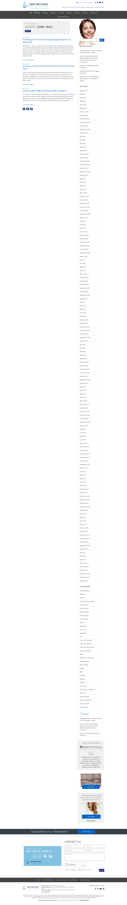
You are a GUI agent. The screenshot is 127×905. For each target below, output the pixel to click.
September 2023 (85, 214)
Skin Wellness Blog (99, 7)
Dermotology (84, 615)
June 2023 (83, 224)
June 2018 (83, 433)
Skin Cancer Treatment (87, 689)
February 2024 (84, 196)
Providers (37, 13)
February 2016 (84, 528)
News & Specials (81, 7)
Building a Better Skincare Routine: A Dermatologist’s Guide (91, 719)
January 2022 (84, 281)
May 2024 (83, 186)
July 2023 (82, 221)
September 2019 (85, 380)
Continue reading (28, 60)
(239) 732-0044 (82, 2)
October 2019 (84, 376)
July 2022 (82, 260)
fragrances (83, 626)
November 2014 (85, 577)
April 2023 (83, 228)
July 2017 (82, 471)
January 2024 (84, 200)
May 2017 (83, 478)
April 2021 (83, 313)
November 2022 (85, 246)
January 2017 (84, 492)
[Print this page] (24, 109)
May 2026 (83, 101)
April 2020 (83, 355)
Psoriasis (82, 675)
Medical (45, 13)
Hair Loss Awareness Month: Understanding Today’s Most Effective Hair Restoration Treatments (89, 727)
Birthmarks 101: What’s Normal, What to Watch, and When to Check (90, 78)
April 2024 (83, 189)
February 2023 (84, 235)
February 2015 (84, 567)
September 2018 (85, 422)
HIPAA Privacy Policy (94, 885)
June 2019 (83, 390)
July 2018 (82, 429)
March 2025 (83, 150)
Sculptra (82, 682)
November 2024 (85, 165)
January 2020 (84, 366)
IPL (81, 636)
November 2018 (85, 415)
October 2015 (84, 542)
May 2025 (83, 143)
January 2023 (84, 239)
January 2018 (84, 450)
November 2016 (85, 500)
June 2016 (83, 514)
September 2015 (85, 545)
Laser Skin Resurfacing (87, 647)
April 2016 (83, 521)
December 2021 (85, 284)
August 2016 (84, 510)
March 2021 (83, 316)
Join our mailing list (71, 870)
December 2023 (85, 203)
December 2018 (85, 411)
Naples (82, 668)
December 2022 (85, 242)
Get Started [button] (86, 831)
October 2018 (84, 418)
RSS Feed (85, 714)
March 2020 (83, 358)
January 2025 (84, 157)
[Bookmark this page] (27, 109)
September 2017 (85, 464)
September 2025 (85, 129)
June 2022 (83, 263)
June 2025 (83, 140)
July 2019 (82, 387)
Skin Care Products (49, 880)
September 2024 (85, 172)
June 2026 (83, 98)
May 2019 (83, 394)
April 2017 (83, 482)
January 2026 (84, 115)
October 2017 (84, 461)
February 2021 (84, 320)
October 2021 (84, 291)
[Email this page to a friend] (31, 109)
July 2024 (82, 179)
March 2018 (83, 443)
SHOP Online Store (71, 7)
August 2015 (84, 549)
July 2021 (82, 302)
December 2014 (85, 574)
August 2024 (84, 175)
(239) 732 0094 (46, 892)
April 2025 (83, 147)
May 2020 (83, 351)
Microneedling (84, 661)
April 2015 (83, 560)
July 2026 (82, 94)
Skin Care (83, 693)
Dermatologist (84, 612)
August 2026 (84, 90)
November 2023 (85, 207)
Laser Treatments (85, 651)
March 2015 (83, 563)
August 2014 (84, 581)
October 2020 (84, 334)
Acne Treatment (85, 591)
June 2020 (83, 348)
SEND (101, 870)
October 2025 (84, 126)
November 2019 (85, 373)
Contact (77, 13)
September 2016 (85, 507)
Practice (69, 13)
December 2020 (85, 327)
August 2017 (84, 468)
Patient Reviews (90, 7)
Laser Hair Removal (86, 640)
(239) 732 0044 (47, 891)
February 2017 (84, 489)
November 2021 (85, 288)
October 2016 (84, 503)
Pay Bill (85, 13)
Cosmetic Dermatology (87, 601)
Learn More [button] (91, 787)
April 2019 (83, 397)
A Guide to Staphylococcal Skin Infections (89, 734)
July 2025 (82, 136)
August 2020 (84, 341)
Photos (61, 13)
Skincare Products (85, 700)
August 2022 (84, 256)
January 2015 (84, 570)
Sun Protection (84, 704)
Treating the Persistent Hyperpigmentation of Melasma (47, 41)
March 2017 (83, 485)
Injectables (83, 633)
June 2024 (83, 182)
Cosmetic (53, 13)
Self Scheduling (63, 17)
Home (26, 23)
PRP (81, 672)
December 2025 (85, 119)
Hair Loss (83, 629)
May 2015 (83, 556)
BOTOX (82, 598)
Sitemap (102, 885)
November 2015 (85, 538)
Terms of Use (88, 870)
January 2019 (84, 408)
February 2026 (84, 112)
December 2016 (85, 496)
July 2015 (82, 552)
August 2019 (84, 383)
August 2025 (84, 133)
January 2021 (84, 323)
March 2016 (83, 524)
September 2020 (85, 337)
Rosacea (82, 679)
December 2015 (85, 535)
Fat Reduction (84, 619)
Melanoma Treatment (87, 658)
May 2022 (83, 267)
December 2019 (85, 369)
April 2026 (83, 105)
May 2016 (83, 517)
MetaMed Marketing (85, 900)
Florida (82, 622)
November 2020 (85, 330)
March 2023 (83, 232)
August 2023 (84, 217)
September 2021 (85, 295)
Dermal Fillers (84, 605)
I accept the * (85, 870)
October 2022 (84, 249)
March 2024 (83, 193)
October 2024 (84, 168)
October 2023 (84, 210)
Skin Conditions (85, 696)
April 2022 (83, 270)
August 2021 (84, 299)
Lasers (82, 654)
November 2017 (85, 457)
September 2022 (85, 253)
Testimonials (84, 707)
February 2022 (84, 277)
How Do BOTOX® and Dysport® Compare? (45, 90)
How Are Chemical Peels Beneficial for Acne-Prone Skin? (49, 67)
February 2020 (84, 362)
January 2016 (84, 531)
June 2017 (83, 475)
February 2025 (84, 154)
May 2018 (83, 436)
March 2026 (83, 108)
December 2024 (85, 161)
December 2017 (85, 454)
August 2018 (84, 425)
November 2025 (85, 122)
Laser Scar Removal (86, 644)
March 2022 (83, 274)
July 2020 (82, 344)
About (63, 7)
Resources (93, 13)
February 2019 (84, 404)
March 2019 (83, 401)
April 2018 (83, 440)
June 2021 (83, 306)
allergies (82, 594)
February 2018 (84, 447)
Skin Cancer (83, 686)
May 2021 (83, 309)
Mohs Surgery (84, 665)
